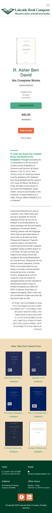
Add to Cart (26, 130)
